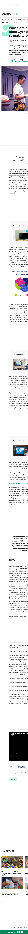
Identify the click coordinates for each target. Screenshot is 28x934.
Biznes (7, 22)
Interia (2, 22)
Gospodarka (12, 22)
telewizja (12, 779)
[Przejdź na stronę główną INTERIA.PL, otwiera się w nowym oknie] (6, 14)
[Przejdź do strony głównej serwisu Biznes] (15, 14)
